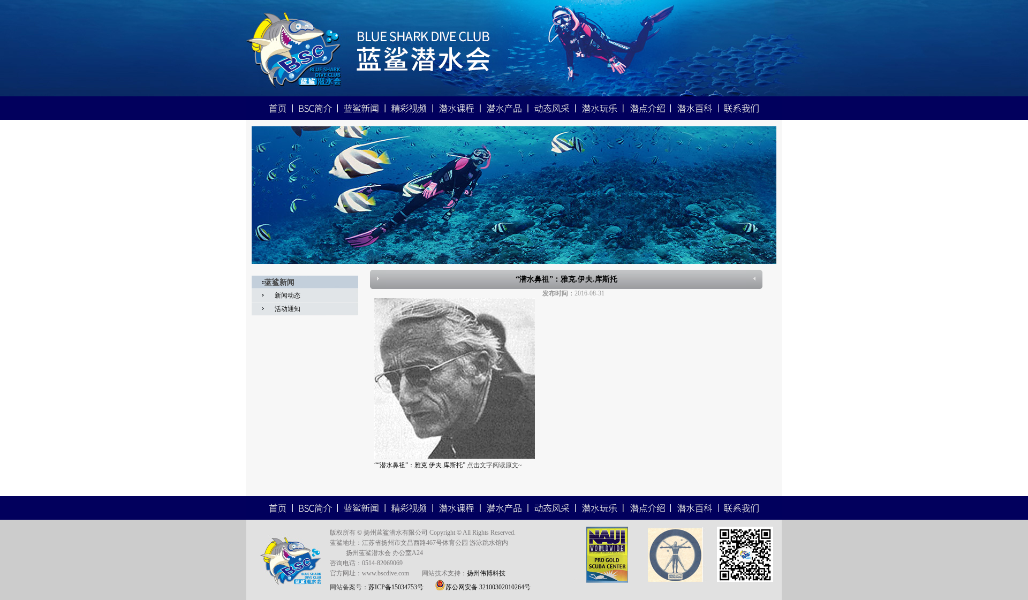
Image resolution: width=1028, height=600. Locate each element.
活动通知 (287, 309)
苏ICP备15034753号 (396, 587)
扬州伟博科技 (486, 573)
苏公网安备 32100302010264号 (488, 587)
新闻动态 (287, 295)
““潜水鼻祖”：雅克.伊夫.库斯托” (420, 465)
